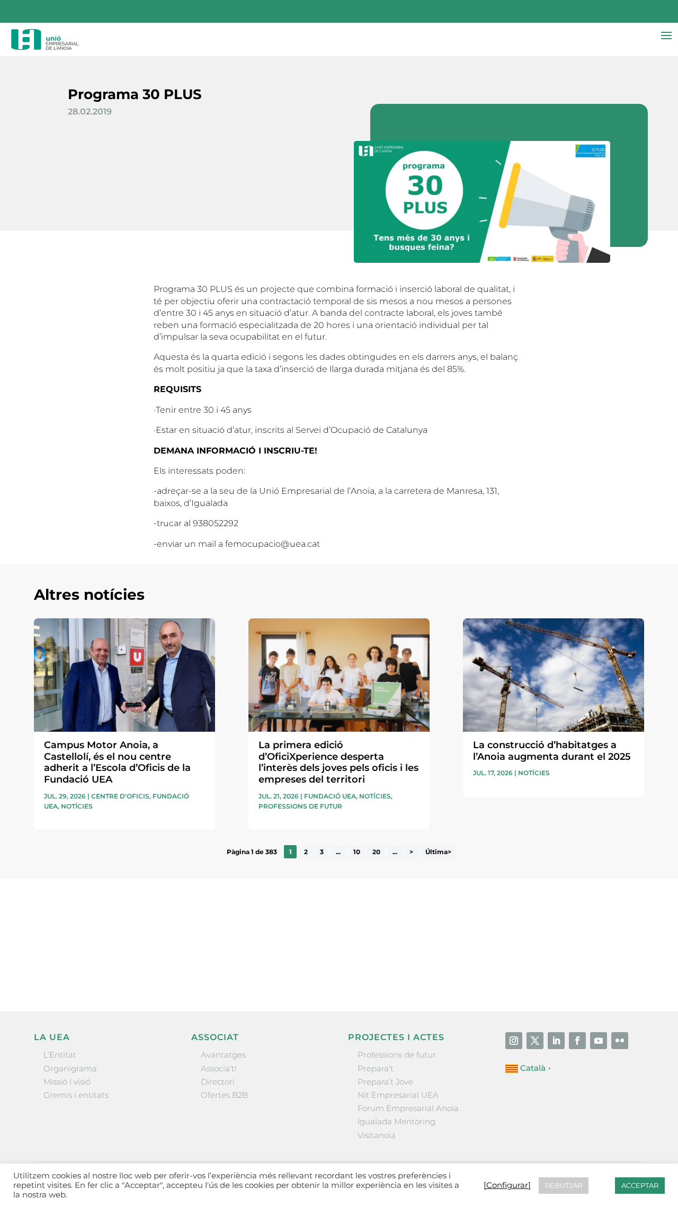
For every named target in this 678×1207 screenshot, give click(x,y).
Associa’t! (219, 1068)
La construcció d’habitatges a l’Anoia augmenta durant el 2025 (552, 750)
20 (376, 852)
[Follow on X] (535, 1040)
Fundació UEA (330, 796)
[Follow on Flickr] (619, 1040)
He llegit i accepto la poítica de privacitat (488, 950)
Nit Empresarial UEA (398, 1095)
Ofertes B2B (224, 1095)
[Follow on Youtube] (598, 1040)
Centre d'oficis (120, 796)
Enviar (620, 969)
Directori (218, 1082)
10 (356, 852)
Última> (438, 852)
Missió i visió (67, 1082)
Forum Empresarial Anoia (408, 1108)
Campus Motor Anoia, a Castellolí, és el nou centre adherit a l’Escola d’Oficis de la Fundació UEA (117, 762)
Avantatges (223, 1055)
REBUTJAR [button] (563, 1185)
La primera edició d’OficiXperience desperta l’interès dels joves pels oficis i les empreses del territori (338, 762)
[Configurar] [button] (507, 1185)
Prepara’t (376, 1068)
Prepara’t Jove (385, 1082)
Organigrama (70, 1068)
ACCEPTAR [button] (639, 1185)
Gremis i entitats (76, 1095)
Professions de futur (300, 806)
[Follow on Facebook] (577, 1040)
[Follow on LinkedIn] (556, 1040)
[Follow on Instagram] (513, 1040)
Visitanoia (377, 1135)
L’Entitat (59, 1055)
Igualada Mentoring (396, 1121)
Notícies (77, 806)
